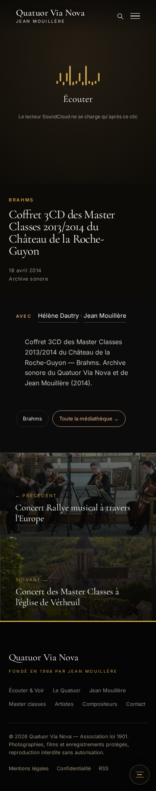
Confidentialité (74, 768)
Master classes (27, 704)
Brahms (32, 418)
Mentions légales (29, 768)
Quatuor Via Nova (50, 16)
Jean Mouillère (105, 315)
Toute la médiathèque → (89, 418)
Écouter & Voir (26, 690)
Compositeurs (99, 704)
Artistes (64, 704)
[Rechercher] (120, 16)
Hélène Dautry (58, 315)
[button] (78, 92)
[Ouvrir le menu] (135, 16)
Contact (135, 704)
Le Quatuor (66, 690)
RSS (103, 768)
